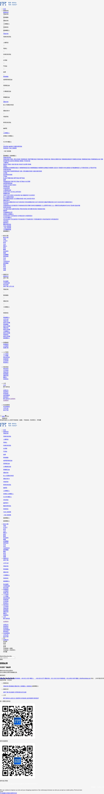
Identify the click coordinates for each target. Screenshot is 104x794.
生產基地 (12, 398)
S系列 (5, 195)
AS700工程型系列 (16, 191)
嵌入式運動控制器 (8, 197)
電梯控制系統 (7, 157)
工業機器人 (6, 133)
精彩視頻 (5, 368)
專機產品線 (6, 193)
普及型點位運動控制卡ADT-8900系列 (14, 202)
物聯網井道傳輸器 (43, 167)
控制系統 (5, 146)
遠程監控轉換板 (14, 161)
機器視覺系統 (18, 146)
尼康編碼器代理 (7, 212)
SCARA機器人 (7, 217)
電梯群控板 (47, 159)
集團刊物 (5, 347)
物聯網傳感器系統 (25, 167)
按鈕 (13, 164)
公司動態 (5, 346)
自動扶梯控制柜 (37, 171)
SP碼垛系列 (21, 215)
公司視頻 (5, 370)
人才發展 (5, 354)
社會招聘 (5, 360)
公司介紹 (11, 286)
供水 (4, 259)
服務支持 (5, 276)
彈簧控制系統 (24, 209)
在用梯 (5, 173)
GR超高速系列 (46, 219)
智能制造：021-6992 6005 (67, 678)
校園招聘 (5, 359)
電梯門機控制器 (32, 159)
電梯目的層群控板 (56, 159)
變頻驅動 (5, 76)
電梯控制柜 (6, 159)
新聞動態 (5, 344)
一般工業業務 (7, 227)
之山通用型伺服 (46, 205)
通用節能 (5, 256)
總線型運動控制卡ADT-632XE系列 (54, 202)
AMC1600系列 (28, 198)
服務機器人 (6, 317)
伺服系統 (5, 203)
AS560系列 (17, 195)
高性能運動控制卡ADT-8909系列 (34, 202)
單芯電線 (16, 181)
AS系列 (5, 185)
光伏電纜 (27, 181)
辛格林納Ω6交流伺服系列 (10, 205)
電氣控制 (5, 33)
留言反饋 (5, 284)
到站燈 (21, 164)
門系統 (5, 176)
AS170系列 (10, 195)
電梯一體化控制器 (15, 159)
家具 (4, 266)
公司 (4, 385)
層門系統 (16, 178)
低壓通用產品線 (7, 183)
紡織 (4, 268)
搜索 (3, 416)
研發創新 (5, 393)
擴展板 (21, 161)
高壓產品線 (6, 186)
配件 (33, 198)
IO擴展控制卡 (68, 202)
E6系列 (10, 185)
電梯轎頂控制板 (76, 159)
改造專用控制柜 (7, 174)
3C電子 (5, 241)
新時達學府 (6, 357)
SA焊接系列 (14, 215)
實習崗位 (5, 362)
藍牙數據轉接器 (75, 167)
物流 (4, 247)
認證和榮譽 (6, 395)
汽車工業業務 (13, 148)
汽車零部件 (6, 261)
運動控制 (5, 102)
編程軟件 (11, 146)
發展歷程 (5, 392)
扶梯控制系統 (7, 169)
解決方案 (5, 237)
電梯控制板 (40, 159)
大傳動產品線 (7, 190)
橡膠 (4, 253)
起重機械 (5, 254)
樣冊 (4, 322)
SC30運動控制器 (18, 198)
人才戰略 (5, 355)
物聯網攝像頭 (34, 167)
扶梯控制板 (6, 171)
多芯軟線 (22, 181)
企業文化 (5, 390)
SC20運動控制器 (8, 198)
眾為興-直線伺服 (75, 205)
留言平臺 (5, 410)
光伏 (4, 244)
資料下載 (5, 286)
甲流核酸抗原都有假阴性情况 (8, 793)
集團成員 (5, 639)
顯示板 (17, 164)
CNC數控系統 (7, 209)
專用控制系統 (7, 207)
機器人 (5, 246)
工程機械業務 (7, 229)
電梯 (4, 239)
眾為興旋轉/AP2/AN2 (64, 205)
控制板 (29, 164)
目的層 (25, 164)
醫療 (4, 249)
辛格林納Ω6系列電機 (24, 205)
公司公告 (5, 408)
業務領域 (5, 12)
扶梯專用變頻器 (14, 171)
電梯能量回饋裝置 (66, 159)
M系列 (14, 185)
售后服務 (5, 281)
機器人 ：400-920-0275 (37, 678)
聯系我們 (5, 397)
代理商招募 (6, 283)
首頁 (4, 9)
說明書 (8, 322)
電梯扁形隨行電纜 (8, 181)
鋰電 (4, 242)
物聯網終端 (6, 167)
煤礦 (4, 270)
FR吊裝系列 (21, 219)
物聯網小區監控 (53, 167)
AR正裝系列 (6, 219)
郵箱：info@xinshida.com (83, 678)
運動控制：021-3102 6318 (52, 678)
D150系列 (32, 195)
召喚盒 (9, 164)
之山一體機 (54, 205)
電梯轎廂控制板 (86, 159)
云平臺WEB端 (84, 167)
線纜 (4, 179)
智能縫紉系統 (41, 209)
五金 (4, 258)
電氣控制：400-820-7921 (7, 678)
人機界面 (5, 162)
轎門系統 (22, 178)
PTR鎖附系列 (29, 219)
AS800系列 (6, 188)
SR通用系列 (28, 215)
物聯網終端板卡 (14, 167)
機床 (4, 265)
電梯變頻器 (24, 159)
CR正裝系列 (14, 219)
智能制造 (5, 148)
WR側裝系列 (54, 219)
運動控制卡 (6, 200)
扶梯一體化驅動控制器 (26, 171)
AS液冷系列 (6, 191)
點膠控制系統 (16, 209)
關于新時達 (6, 398)
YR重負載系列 (38, 219)
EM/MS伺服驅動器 (36, 205)
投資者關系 (6, 406)
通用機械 (5, 263)
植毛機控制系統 (32, 209)
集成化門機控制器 (8, 178)
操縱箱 (5, 164)
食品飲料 (5, 251)
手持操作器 (27, 161)
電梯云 (5, 166)
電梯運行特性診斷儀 (64, 167)
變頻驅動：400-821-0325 (22, 678)
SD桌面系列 (6, 215)
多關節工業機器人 (8, 214)
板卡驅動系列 (25, 195)
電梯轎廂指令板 (95, 159)
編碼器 (5, 210)
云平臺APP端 (92, 167)
